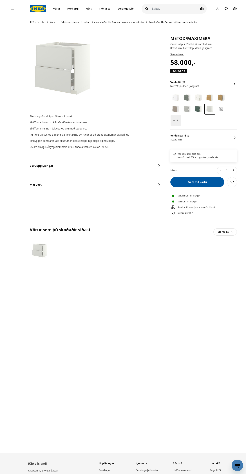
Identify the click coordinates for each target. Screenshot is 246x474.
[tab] (95, 165)
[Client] (217, 8)
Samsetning (177, 54)
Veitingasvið (126, 8)
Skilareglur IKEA (185, 213)
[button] (57, 8)
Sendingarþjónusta (147, 470)
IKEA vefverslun (37, 22)
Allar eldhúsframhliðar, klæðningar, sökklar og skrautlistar (114, 22)
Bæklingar (105, 470)
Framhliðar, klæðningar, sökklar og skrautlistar (173, 22)
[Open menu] (12, 8)
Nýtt (89, 8)
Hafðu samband (182, 470)
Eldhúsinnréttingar (70, 22)
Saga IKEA (216, 470)
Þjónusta (104, 8)
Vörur (53, 22)
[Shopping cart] (234, 8)
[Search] (147, 9)
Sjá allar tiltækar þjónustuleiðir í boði (196, 207)
